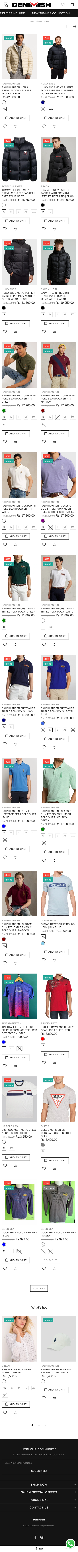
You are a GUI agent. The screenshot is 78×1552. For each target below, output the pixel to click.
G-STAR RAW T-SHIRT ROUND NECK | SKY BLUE (58, 926)
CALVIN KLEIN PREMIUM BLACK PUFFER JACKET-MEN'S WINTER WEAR (55, 296)
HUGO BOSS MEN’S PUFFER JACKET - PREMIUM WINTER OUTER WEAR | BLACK (18, 296)
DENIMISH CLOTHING (32, 4)
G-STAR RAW (48, 920)
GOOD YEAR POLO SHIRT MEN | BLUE (19, 1234)
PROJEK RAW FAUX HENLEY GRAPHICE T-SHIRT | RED (57, 1028)
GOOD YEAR (9, 1229)
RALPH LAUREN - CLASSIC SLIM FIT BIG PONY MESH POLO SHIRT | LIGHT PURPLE (57, 508)
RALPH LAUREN (11, 83)
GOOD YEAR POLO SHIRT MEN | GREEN (58, 1234)
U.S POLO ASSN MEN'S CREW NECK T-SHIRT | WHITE (19, 1131)
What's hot (39, 1307)
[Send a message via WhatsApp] (70, 1543)
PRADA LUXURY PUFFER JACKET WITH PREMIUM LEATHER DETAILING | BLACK (57, 193)
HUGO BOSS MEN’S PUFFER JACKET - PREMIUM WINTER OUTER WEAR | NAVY (57, 90)
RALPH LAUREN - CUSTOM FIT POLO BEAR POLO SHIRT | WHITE (19, 508)
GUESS (45, 1126)
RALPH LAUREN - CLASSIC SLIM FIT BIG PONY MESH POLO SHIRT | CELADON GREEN (56, 816)
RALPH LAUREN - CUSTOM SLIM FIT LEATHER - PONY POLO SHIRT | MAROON (17, 927)
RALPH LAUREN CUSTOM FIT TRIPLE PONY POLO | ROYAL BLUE (57, 711)
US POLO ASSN (10, 1126)
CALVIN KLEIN (49, 289)
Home (31, 21)
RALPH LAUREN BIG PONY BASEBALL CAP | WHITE (56, 1371)
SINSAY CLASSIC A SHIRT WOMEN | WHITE (16, 1371)
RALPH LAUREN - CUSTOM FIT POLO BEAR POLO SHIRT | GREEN (19, 398)
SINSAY (6, 1365)
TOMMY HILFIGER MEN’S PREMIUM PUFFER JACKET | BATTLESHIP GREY (18, 193)
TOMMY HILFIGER (12, 186)
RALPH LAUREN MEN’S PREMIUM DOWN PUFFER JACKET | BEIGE (16, 90)
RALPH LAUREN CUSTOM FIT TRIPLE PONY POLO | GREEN (18, 610)
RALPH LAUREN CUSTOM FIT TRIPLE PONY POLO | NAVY (18, 710)
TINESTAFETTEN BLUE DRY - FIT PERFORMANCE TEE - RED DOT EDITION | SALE (19, 1030)
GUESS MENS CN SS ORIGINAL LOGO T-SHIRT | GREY (56, 1132)
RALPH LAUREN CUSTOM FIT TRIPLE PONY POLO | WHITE (57, 610)
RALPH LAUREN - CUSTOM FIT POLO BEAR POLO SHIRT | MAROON (58, 398)
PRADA (45, 186)
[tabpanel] (19, 1369)
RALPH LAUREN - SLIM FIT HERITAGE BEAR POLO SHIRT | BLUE (19, 814)
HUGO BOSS (48, 83)
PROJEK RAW (49, 1023)
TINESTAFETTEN (11, 1023)
